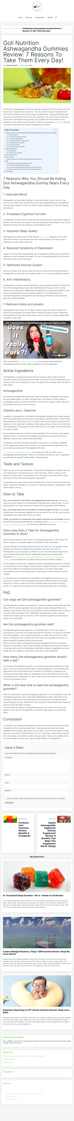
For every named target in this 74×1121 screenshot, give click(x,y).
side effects (57, 122)
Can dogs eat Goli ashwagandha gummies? (20, 163)
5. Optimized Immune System (16, 142)
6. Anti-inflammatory (14, 144)
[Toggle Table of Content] (54, 130)
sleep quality (44, 237)
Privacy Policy (8, 1062)
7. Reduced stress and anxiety (16, 146)
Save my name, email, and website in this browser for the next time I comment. (36, 798)
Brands (50, 17)
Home (20, 17)
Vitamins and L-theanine (15, 153)
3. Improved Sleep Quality (15, 138)
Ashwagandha (12, 151)
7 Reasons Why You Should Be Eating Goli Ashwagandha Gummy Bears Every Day (31, 133)
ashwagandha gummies (27, 361)
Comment (9, 758)
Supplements (40, 17)
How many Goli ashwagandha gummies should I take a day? (25, 167)
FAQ (7, 161)
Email (7, 783)
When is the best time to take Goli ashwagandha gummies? (25, 169)
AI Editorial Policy (9, 1059)
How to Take (9, 157)
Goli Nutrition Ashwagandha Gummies (17, 452)
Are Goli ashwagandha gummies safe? (19, 165)
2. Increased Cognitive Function (17, 137)
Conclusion (9, 171)
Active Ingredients (11, 148)
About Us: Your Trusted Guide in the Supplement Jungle (23, 1056)
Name (7, 775)
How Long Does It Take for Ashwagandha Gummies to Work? (25, 159)
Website (8, 790)
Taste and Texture (11, 155)
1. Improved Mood (13, 135)
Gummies (28, 17)
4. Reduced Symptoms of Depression (18, 140)
